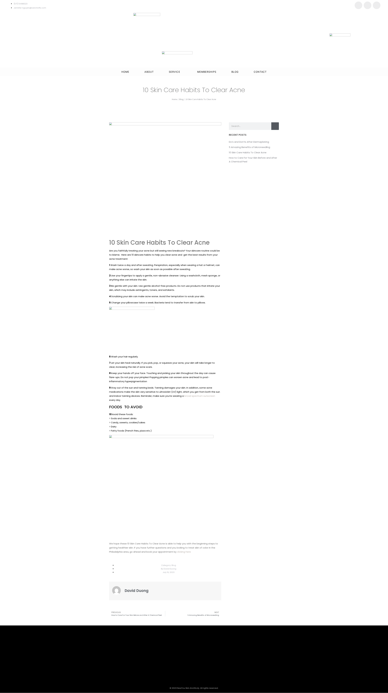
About (149, 71)
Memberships (206, 71)
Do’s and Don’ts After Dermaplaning (249, 141)
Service (174, 71)
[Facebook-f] (358, 5)
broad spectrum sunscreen (199, 395)
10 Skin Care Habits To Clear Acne (247, 152)
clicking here (184, 551)
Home (125, 71)
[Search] (275, 126)
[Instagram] (367, 5)
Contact (260, 71)
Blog (235, 71)
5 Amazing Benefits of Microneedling (249, 147)
